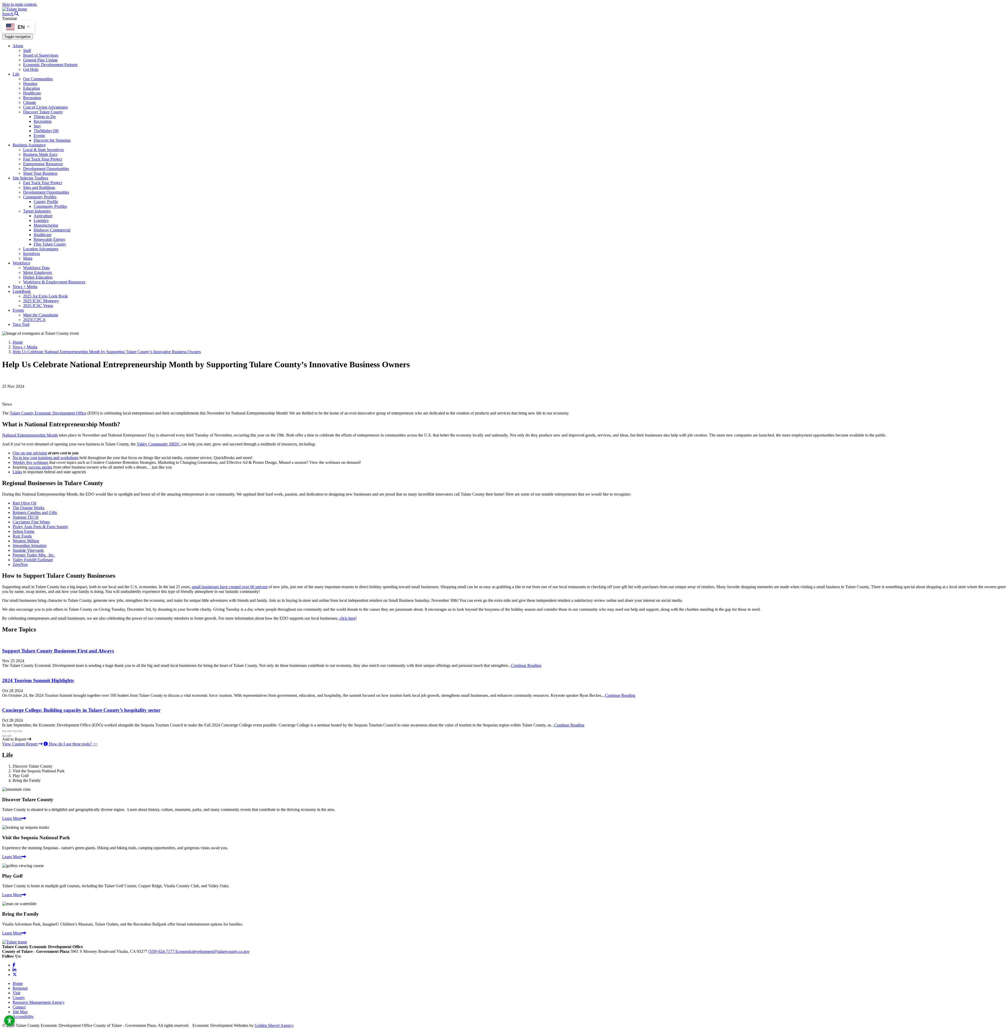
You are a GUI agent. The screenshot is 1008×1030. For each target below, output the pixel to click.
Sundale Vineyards (28, 550)
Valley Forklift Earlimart (33, 560)
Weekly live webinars (30, 462)
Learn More (12, 818)
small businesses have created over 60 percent (229, 587)
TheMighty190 (46, 131)
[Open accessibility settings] (9, 1020)
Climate (29, 102)
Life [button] (16, 74)
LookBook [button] (22, 291)
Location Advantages (40, 249)
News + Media (25, 286)
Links (17, 472)
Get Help (30, 69)
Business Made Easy (40, 154)
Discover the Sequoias (52, 140)
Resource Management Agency (39, 1002)
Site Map (20, 1012)
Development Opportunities (46, 168)
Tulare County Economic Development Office (48, 413)
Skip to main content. (19, 4)
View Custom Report (20, 744)
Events (39, 135)
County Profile (46, 201)
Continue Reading (526, 665)
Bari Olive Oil (24, 503)
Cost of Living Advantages (45, 107)
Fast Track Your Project (42, 159)
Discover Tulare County (43, 112)
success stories (40, 467)
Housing (30, 83)
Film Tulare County (50, 244)
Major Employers (37, 272)
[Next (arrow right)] (9, 736)
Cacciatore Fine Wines (31, 522)
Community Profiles (39, 197)
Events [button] (18, 310)
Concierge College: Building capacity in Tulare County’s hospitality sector (81, 710)
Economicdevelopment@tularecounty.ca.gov (212, 951)
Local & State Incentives (43, 149)
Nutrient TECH (26, 517)
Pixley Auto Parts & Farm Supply (40, 526)
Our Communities (38, 79)
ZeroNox (20, 564)
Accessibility (23, 1016)
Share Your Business (40, 173)
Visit (16, 993)
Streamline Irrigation (29, 545)
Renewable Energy (49, 239)
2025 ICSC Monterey (41, 301)
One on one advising (30, 453)
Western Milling (26, 541)
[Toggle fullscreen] (15, 731)
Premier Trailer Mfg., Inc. (34, 555)
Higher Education (37, 277)
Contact (19, 1007)
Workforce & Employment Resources (54, 282)
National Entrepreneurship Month (30, 435)
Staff (27, 50)
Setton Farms (23, 531)
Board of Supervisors (40, 55)
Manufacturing (46, 225)
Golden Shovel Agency (274, 1025)
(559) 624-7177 (161, 951)
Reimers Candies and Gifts (35, 512)
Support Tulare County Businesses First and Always (58, 651)
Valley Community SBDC (158, 444)
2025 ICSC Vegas (38, 305)
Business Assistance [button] (29, 145)
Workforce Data (36, 268)
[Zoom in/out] (20, 731)
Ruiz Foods (22, 536)
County (19, 997)
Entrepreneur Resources (43, 164)
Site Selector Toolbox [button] (30, 178)
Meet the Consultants (40, 315)
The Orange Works (28, 508)
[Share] (9, 731)
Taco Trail (21, 324)
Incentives (31, 253)
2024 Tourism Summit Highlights (38, 680)
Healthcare (32, 93)
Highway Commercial (52, 230)
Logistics (41, 220)
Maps (27, 258)
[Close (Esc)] (4, 731)
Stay (37, 126)
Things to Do (45, 116)
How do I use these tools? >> (72, 744)
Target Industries (37, 211)
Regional (20, 988)
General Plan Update (40, 60)
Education (31, 88)
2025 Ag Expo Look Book (45, 296)
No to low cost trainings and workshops (45, 457)
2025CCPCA (34, 319)
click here (347, 618)
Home (18, 983)
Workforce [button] (21, 263)
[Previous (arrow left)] (4, 736)
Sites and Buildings (39, 187)
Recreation (32, 97)
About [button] (18, 46)
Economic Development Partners (50, 64)
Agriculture (43, 216)
